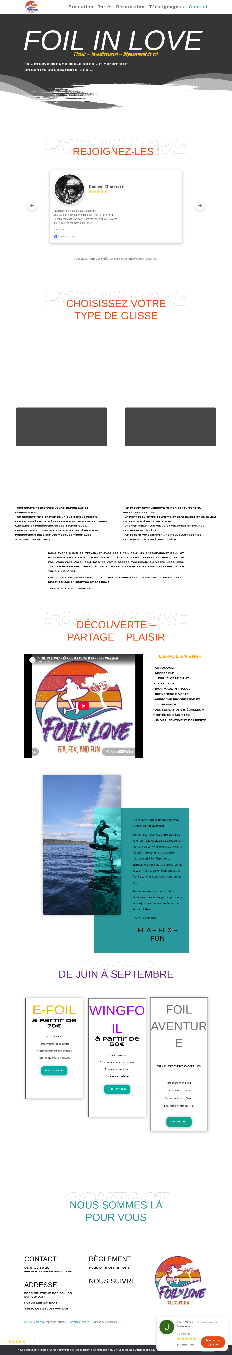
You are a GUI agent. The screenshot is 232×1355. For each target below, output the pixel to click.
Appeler (179, 1122)
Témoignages (165, 7)
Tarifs (105, 7)
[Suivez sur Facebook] (24, 21)
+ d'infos (54, 1071)
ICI (156, 259)
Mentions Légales (79, 1321)
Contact (198, 7)
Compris (208, 1349)
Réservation (130, 7)
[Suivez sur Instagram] (31, 21)
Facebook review (65, 236)
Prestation (81, 7)
